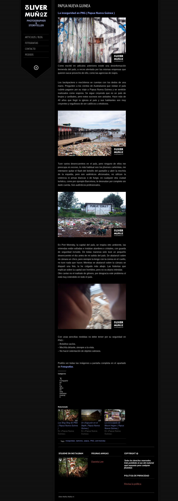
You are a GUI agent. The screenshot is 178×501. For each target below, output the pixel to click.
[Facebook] (34, 61)
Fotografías (67, 367)
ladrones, (79, 441)
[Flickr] (37, 61)
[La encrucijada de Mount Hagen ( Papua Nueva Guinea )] (115, 415)
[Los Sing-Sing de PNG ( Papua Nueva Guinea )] (68, 415)
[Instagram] (36, 61)
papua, (86, 441)
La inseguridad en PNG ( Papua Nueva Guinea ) (86, 13)
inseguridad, (70, 441)
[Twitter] (35, 61)
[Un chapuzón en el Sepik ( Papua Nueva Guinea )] (91, 415)
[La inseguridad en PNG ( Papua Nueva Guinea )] (92, 40)
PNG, (92, 441)
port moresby (100, 441)
